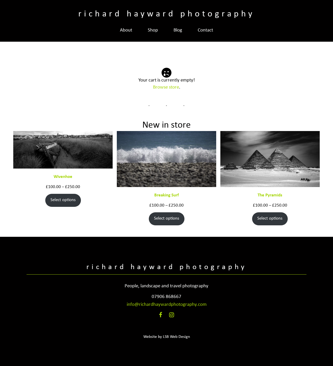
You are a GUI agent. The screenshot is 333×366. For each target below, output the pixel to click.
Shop (153, 30)
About (126, 30)
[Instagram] (171, 315)
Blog (178, 30)
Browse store (166, 87)
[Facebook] (160, 315)
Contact (205, 30)
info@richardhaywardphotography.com (167, 304)
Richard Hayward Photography (166, 14)
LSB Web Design (176, 337)
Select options (63, 200)
